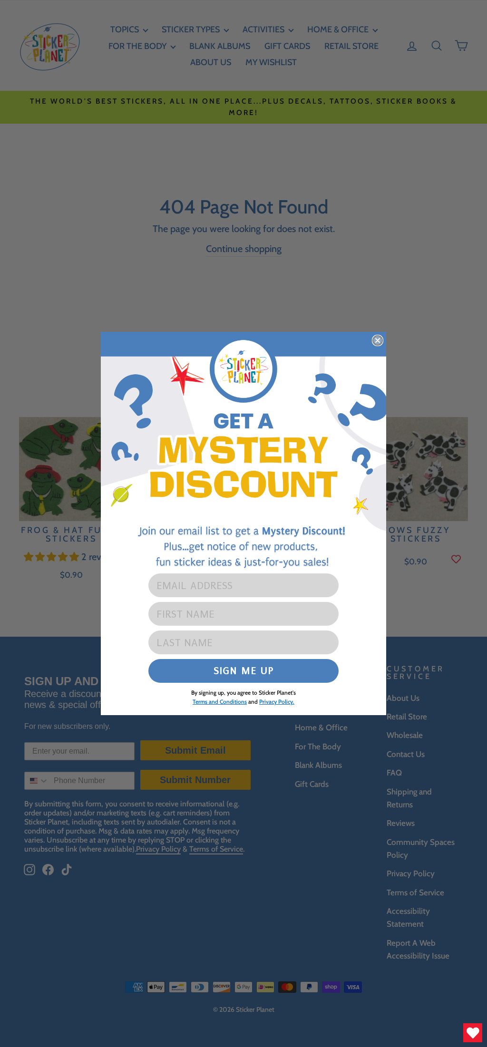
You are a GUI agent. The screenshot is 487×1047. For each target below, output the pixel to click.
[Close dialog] (377, 340)
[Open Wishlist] (472, 1032)
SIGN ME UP (244, 670)
